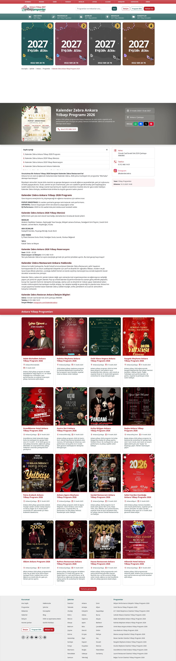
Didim (98, 630)
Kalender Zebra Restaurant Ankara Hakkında (42, 166)
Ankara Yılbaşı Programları (37, 311)
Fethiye (98, 634)
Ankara (41, 2)
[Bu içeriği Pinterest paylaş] (151, 124)
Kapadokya (134, 2)
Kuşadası (85, 646)
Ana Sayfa (24, 69)
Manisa (98, 646)
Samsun (70, 657)
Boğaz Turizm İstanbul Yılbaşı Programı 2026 (129, 657)
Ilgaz (83, 638)
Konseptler (46, 611)
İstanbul (28, 2)
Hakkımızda (47, 603)
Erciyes (84, 634)
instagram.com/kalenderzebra (45, 302)
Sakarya (84, 654)
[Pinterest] (45, 637)
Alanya (70, 623)
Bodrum (70, 626)
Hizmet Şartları (26, 623)
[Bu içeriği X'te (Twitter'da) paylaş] (146, 124)
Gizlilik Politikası (48, 623)
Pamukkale (71, 654)
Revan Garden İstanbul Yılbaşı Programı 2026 (129, 638)
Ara (114, 9)
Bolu (83, 626)
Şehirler (32, 69)
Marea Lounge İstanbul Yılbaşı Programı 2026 (129, 634)
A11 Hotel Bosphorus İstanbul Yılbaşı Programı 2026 (131, 611)
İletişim (126, 9)
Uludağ (108, 2)
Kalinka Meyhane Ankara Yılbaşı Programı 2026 (130, 623)
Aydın (84, 623)
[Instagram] (23, 637)
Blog (44, 615)
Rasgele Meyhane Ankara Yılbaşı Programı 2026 (130, 642)
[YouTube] (36, 637)
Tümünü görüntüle (88, 589)
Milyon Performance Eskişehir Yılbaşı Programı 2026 (131, 603)
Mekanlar (24, 611)
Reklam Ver (149, 9)
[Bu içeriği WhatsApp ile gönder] (135, 124)
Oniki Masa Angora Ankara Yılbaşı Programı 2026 (130, 626)
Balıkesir (99, 623)
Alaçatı (98, 619)
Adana (84, 615)
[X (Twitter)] (40, 637)
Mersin (70, 619)
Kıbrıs (148, 2)
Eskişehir (121, 2)
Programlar (46, 69)
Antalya (81, 2)
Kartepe (70, 642)
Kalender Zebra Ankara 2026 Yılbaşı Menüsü (42, 158)
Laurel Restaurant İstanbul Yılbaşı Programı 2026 (130, 654)
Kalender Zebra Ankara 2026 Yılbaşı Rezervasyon (44, 162)
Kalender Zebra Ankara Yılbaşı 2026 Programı (42, 154)
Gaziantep (71, 638)
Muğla (84, 650)
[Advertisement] (88, 86)
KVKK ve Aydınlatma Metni (52, 619)
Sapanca (85, 619)
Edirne (70, 634)
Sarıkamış (99, 654)
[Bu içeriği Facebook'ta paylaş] (140, 124)
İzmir (55, 2)
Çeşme (70, 630)
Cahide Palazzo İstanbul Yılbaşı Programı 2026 (129, 615)
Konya (70, 646)
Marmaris (71, 650)
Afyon (94, 2)
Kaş (97, 638)
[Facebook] (32, 637)
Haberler (24, 615)
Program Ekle (137, 9)
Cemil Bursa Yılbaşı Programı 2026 (125, 607)
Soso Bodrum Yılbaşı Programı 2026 (126, 630)
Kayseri (84, 642)
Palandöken (100, 650)
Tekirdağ (85, 657)
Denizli (84, 630)
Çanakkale (99, 626)
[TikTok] (27, 637)
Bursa (98, 615)
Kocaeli (98, 642)
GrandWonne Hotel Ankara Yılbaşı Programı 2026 (130, 650)
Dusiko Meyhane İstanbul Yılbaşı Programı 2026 (130, 646)
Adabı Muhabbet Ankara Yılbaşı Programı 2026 (130, 619)
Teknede (68, 2)
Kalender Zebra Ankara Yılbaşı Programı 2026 (66, 69)
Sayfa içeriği (28, 150)
